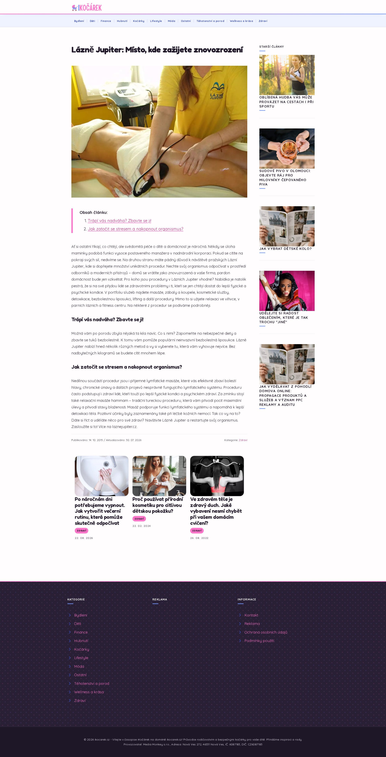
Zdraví (263, 21)
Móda (171, 21)
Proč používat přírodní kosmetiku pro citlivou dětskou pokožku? (157, 505)
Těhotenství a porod (210, 21)
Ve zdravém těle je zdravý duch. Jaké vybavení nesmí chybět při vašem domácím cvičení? (216, 511)
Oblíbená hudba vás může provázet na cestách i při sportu (286, 101)
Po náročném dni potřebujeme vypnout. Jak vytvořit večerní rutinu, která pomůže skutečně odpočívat (100, 511)
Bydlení (79, 21)
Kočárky (138, 21)
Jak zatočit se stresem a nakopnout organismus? (135, 228)
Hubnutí (122, 21)
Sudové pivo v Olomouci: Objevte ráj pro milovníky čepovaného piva (285, 177)
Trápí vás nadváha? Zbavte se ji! (119, 220)
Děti (92, 21)
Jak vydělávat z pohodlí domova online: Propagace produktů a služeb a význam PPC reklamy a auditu (285, 395)
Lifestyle (156, 21)
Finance (106, 21)
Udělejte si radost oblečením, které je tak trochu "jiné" (283, 317)
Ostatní (186, 21)
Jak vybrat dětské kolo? (285, 248)
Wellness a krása (241, 21)
